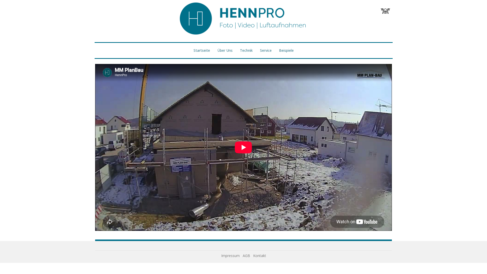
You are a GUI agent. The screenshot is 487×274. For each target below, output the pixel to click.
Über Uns (225, 50)
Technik (246, 50)
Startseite (202, 50)
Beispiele (286, 50)
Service (266, 50)
